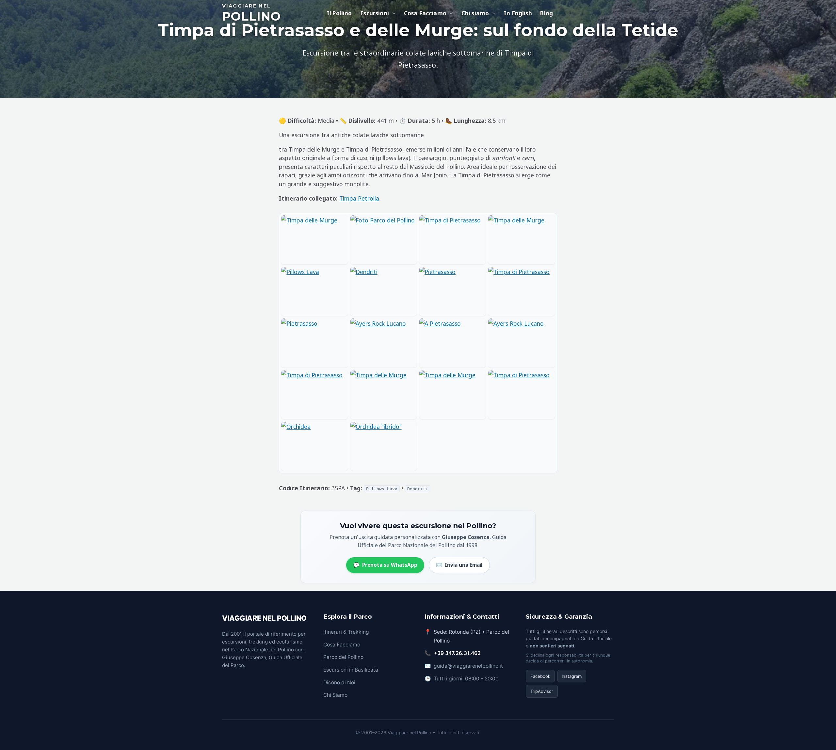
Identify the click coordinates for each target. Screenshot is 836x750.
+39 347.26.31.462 (457, 653)
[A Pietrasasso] (452, 342)
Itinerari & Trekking (346, 632)
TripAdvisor (541, 691)
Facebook (540, 676)
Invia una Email (459, 565)
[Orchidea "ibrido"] (383, 446)
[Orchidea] (314, 446)
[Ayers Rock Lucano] (383, 342)
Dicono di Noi (339, 682)
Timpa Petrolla (359, 198)
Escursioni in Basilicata (350, 670)
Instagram (572, 676)
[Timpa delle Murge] (314, 239)
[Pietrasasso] (452, 291)
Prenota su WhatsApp (385, 565)
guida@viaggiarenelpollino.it (468, 666)
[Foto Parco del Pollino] (383, 239)
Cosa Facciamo (341, 645)
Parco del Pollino (343, 657)
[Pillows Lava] (314, 291)
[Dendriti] (383, 291)
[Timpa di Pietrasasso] (452, 239)
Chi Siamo (335, 695)
